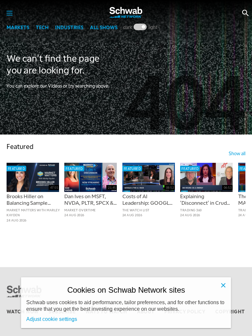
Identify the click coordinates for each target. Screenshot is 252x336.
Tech (42, 27)
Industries (69, 27)
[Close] (223, 285)
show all (237, 153)
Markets (18, 27)
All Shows (103, 27)
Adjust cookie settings (51, 319)
